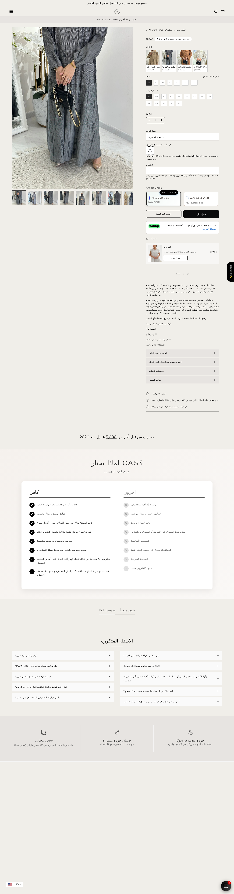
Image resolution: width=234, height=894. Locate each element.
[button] (216, 11)
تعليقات (149, 164)
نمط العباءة (151, 131)
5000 (115, 19)
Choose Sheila (154, 187)
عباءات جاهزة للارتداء (22, 802)
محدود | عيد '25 (19, 807)
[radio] (153, 61)
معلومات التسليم (156, 371)
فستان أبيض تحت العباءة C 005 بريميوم (180, 252)
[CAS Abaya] (117, 11)
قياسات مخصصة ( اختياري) (158, 144)
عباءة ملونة (17, 797)
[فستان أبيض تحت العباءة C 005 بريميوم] (155, 253)
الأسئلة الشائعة (62, 792)
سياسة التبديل (155, 380)
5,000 (111, 436)
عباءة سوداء (17, 792)
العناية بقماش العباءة (158, 353)
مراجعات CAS (19, 811)
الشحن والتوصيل (63, 797)
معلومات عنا (61, 807)
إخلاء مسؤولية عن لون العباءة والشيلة (165, 362)
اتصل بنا (59, 811)
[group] (117, 3)
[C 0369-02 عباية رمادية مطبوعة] (19, 197)
